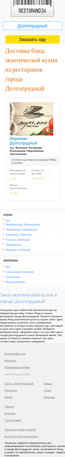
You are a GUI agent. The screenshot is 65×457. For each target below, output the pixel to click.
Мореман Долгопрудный (23, 140)
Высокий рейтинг (15, 281)
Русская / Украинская (18, 239)
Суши (47, 390)
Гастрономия (13, 420)
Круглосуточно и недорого (21, 436)
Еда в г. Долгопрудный (19, 383)
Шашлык (49, 397)
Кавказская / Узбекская (19, 234)
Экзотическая (13, 244)
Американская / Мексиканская (23, 224)
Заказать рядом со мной (20, 429)
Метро (8, 397)
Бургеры (10, 413)
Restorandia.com (15, 353)
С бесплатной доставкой (20, 271)
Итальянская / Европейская (21, 229)
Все (8, 220)
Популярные (13, 276)
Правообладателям (17, 367)
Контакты (10, 360)
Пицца (48, 383)
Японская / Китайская (18, 249)
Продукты (11, 390)
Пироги (9, 406)
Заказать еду (32, 39)
